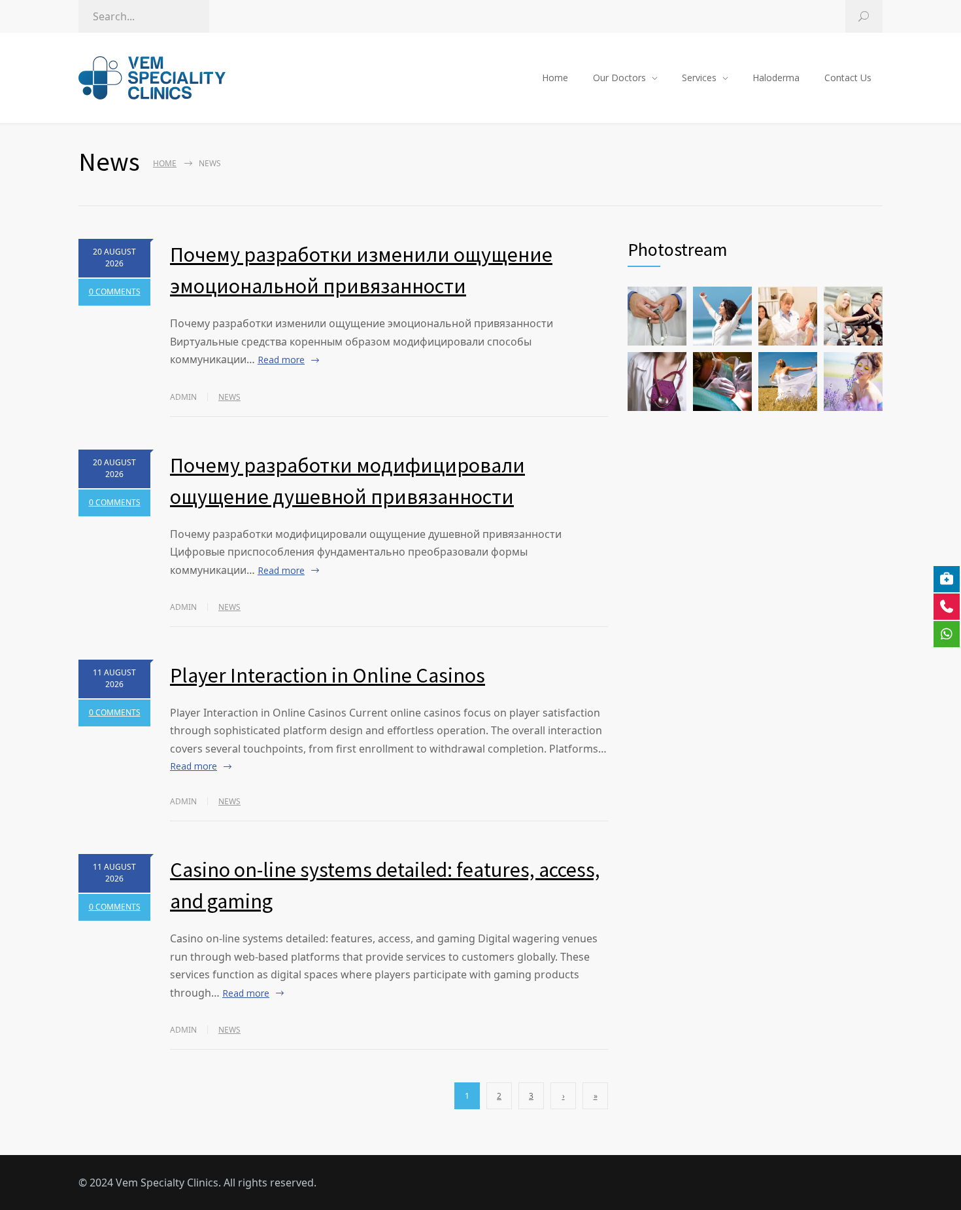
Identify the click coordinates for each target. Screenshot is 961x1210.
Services (699, 77)
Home (555, 77)
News (229, 396)
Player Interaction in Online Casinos (327, 675)
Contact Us (847, 77)
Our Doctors (619, 77)
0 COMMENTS (115, 291)
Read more (281, 359)
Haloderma (776, 77)
